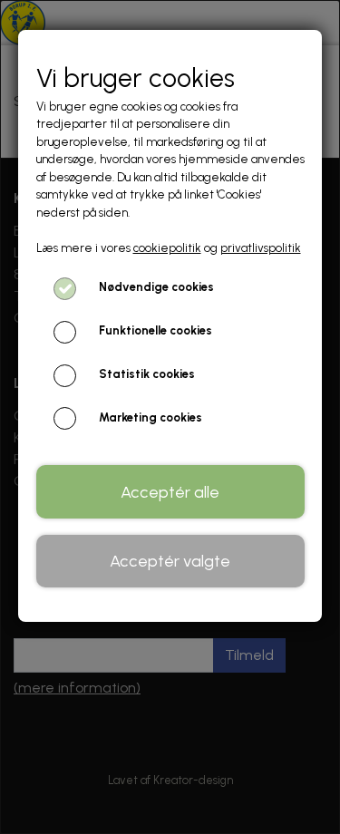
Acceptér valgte (170, 561)
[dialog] (170, 417)
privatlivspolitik (260, 248)
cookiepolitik (167, 248)
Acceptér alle (170, 492)
